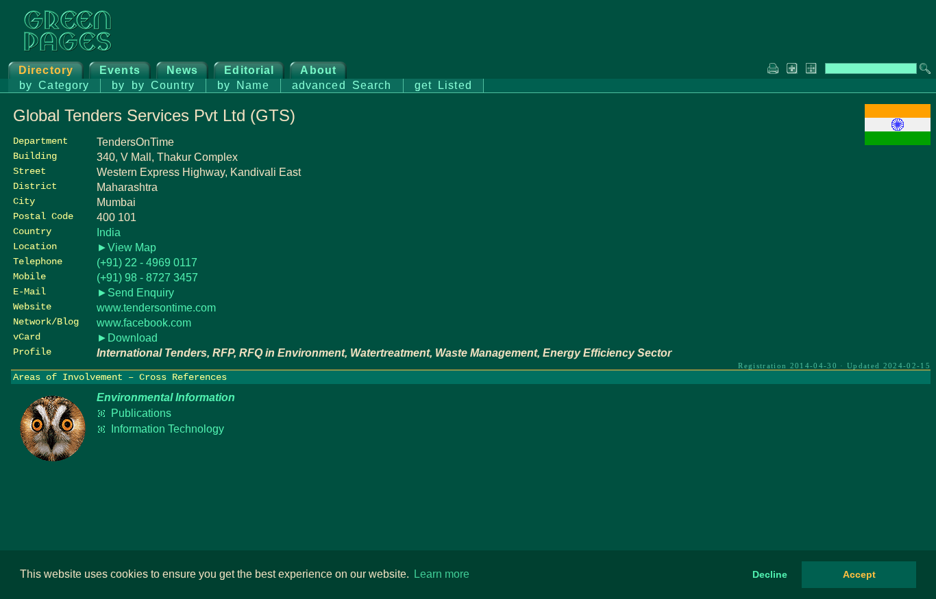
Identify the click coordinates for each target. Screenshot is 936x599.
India (109, 232)
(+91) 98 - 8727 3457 (147, 277)
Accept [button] (859, 574)
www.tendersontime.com (156, 308)
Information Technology (167, 429)
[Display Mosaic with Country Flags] (898, 141)
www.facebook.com (144, 323)
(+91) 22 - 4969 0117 (147, 262)
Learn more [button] (441, 574)
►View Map (126, 247)
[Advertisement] (828, 244)
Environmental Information (166, 397)
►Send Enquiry (135, 292)
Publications (141, 413)
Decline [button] (769, 574)
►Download (127, 338)
